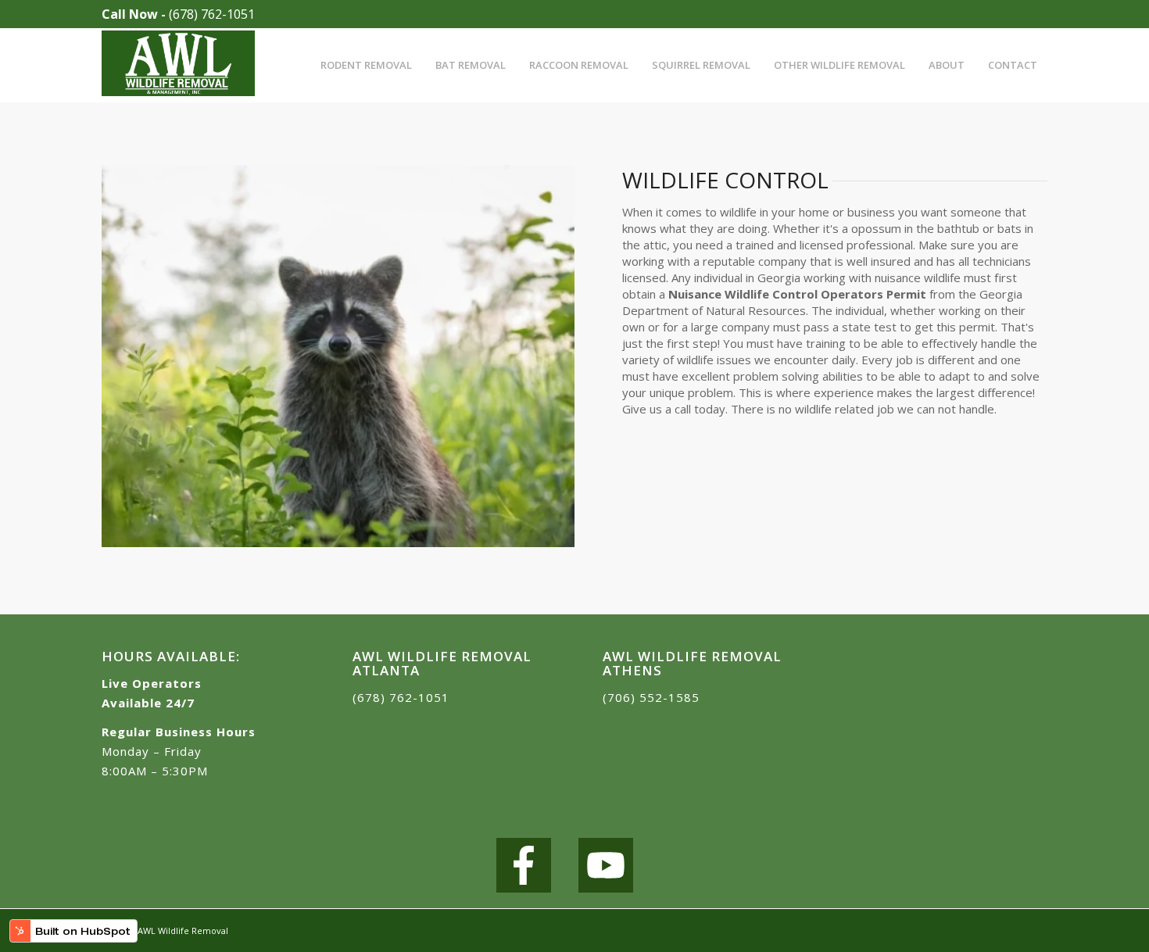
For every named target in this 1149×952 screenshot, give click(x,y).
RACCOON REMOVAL (578, 65)
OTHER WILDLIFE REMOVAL (839, 65)
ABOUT (947, 65)
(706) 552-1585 (651, 697)
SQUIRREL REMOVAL (701, 65)
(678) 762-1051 (212, 14)
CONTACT (1012, 65)
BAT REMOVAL (470, 65)
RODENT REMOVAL (366, 65)
